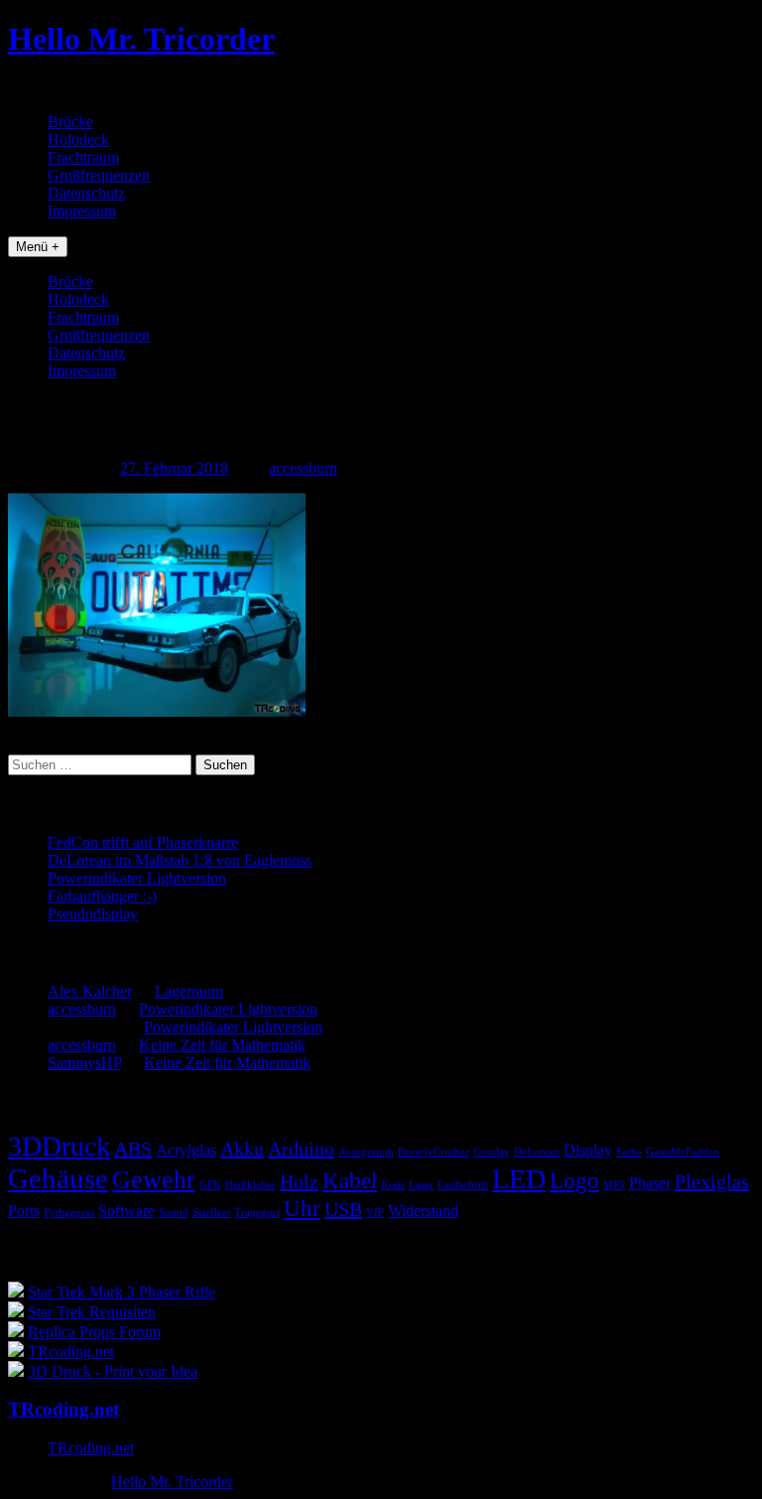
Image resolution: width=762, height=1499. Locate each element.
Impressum (82, 211)
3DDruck (59, 1146)
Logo (574, 1180)
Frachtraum (83, 157)
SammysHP (84, 1062)
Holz (299, 1181)
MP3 (614, 1184)
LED (519, 1178)
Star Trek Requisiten (92, 1311)
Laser (421, 1184)
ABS (133, 1148)
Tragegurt (257, 1212)
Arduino (301, 1148)
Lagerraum (189, 991)
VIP (375, 1212)
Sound (174, 1212)
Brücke (70, 121)
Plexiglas (712, 1181)
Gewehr (153, 1179)
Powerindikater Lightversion (137, 878)
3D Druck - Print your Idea (112, 1371)
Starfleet (211, 1212)
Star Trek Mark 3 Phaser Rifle (121, 1292)
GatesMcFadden (682, 1152)
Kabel (349, 1180)
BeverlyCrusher (433, 1152)
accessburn (303, 468)
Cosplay (491, 1152)
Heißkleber (250, 1184)
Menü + (38, 246)
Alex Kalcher (90, 991)
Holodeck (78, 139)
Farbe (629, 1152)
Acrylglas (186, 1150)
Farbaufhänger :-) (102, 895)
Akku (242, 1148)
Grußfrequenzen (99, 175)
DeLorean (537, 1152)
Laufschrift (463, 1184)
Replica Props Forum (94, 1331)
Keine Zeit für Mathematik (222, 1044)
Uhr (302, 1208)
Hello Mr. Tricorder (141, 39)
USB (343, 1209)
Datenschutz (86, 193)
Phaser (650, 1183)
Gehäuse (58, 1178)
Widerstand (423, 1211)
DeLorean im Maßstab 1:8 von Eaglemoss (180, 860)
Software (126, 1211)
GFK (210, 1184)
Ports (24, 1211)
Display (588, 1150)
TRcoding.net (71, 1351)
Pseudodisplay (93, 913)
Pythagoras (69, 1212)
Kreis (393, 1184)
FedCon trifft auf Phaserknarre (143, 842)
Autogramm (366, 1152)
